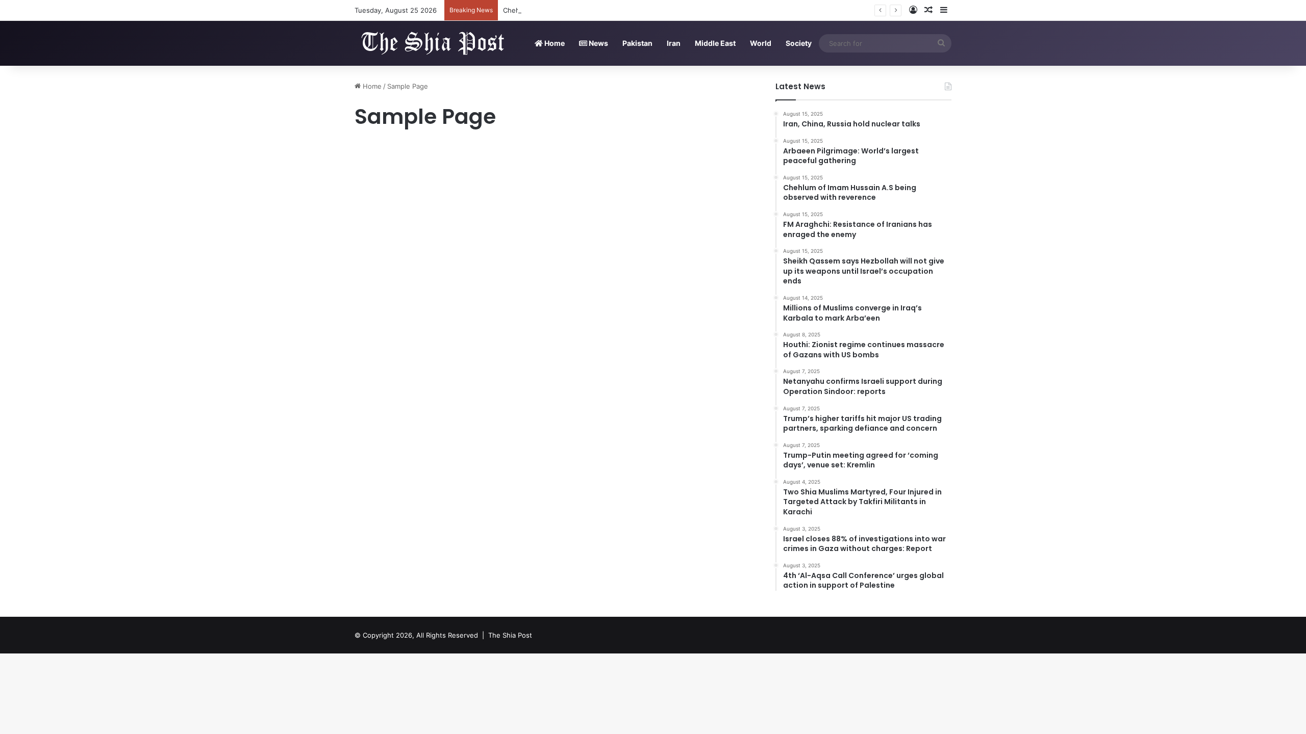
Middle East (715, 43)
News (597, 43)
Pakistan (637, 43)
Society (799, 43)
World (760, 43)
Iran (674, 43)
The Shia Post (510, 635)
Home (554, 43)
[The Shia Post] (431, 43)
